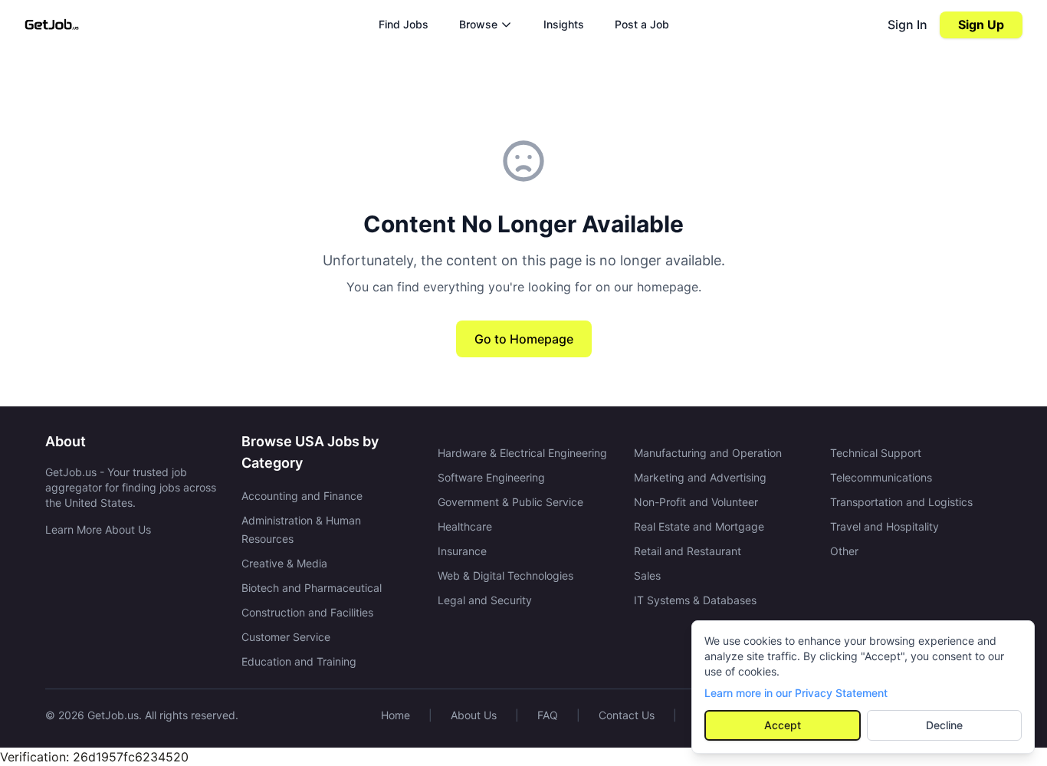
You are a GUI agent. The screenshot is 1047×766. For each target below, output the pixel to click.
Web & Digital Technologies (505, 575)
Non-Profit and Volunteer (696, 501)
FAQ (547, 715)
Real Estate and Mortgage (699, 526)
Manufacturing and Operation (708, 452)
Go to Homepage (523, 339)
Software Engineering (491, 477)
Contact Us (627, 715)
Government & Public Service (510, 501)
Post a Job (642, 24)
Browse (478, 24)
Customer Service (285, 636)
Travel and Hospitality (884, 526)
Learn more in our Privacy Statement (796, 692)
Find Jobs (403, 24)
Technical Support (875, 452)
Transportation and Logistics (901, 501)
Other (844, 550)
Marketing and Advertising (700, 477)
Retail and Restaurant (687, 550)
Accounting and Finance (302, 495)
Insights (563, 24)
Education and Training (298, 661)
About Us (474, 715)
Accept (782, 724)
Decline (944, 724)
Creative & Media (284, 563)
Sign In (907, 24)
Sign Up (981, 24)
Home (395, 715)
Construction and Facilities (307, 612)
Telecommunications (881, 477)
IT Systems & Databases (695, 600)
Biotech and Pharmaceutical (311, 587)
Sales (647, 575)
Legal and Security (485, 600)
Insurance (462, 550)
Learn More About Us (98, 529)
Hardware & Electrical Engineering (522, 452)
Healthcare (465, 526)
